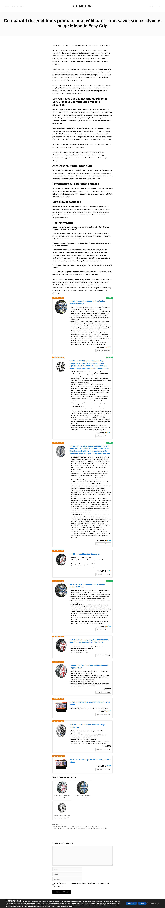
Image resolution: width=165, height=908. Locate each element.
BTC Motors (82, 6)
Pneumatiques (58, 824)
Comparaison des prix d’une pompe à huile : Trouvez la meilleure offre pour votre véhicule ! (80, 828)
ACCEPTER (131, 903)
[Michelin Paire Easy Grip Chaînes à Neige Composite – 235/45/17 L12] (61, 671)
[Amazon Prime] (108, 347)
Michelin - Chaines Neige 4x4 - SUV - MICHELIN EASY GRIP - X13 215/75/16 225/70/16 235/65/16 (89, 641)
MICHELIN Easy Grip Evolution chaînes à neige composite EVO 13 (87, 302)
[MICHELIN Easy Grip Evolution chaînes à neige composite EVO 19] (61, 590)
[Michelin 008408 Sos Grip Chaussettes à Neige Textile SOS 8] (61, 730)
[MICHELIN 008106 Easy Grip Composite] (61, 560)
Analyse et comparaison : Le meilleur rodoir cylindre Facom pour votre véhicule (77, 826)
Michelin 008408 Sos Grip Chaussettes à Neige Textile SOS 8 (87, 726)
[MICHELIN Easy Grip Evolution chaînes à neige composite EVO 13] (61, 307)
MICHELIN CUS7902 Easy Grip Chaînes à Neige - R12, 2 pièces (90, 703)
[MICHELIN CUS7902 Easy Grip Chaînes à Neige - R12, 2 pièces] (61, 707)
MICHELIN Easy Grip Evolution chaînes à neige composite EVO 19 (87, 586)
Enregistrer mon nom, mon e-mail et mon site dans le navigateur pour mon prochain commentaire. (81, 885)
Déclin (142, 903)
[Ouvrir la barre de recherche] (159, 6)
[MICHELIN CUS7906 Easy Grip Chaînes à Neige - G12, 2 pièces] (61, 764)
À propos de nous (18, 6)
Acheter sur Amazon (104, 350)
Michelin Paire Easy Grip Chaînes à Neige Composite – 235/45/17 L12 (90, 666)
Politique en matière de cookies (58, 906)
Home (7, 6)
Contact (152, 6)
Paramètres (153, 903)
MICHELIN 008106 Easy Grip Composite (84, 554)
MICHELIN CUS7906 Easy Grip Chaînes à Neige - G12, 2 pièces (90, 761)
